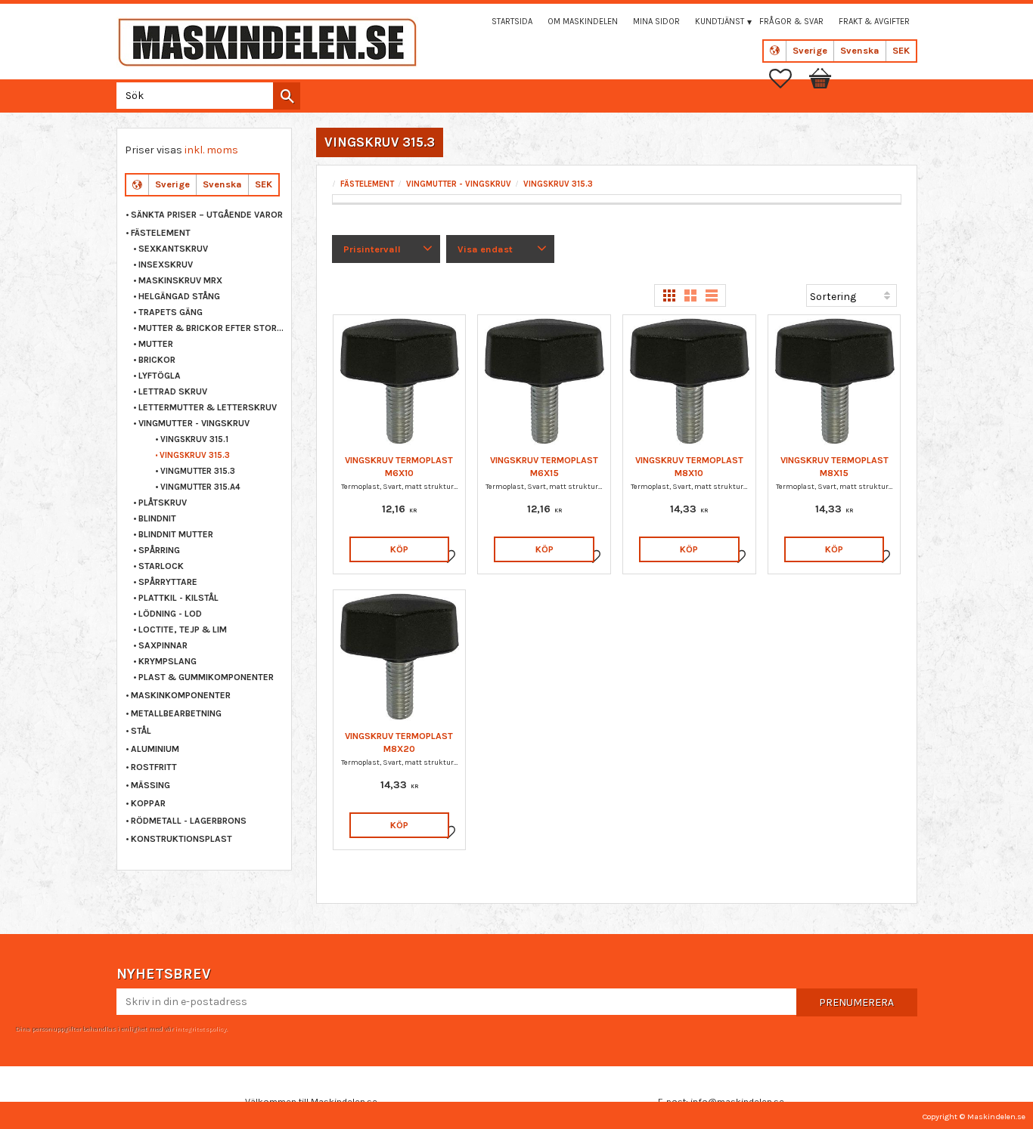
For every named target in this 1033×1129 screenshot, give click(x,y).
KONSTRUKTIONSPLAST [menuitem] (181, 839)
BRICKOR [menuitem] (156, 359)
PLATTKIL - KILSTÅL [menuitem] (178, 597)
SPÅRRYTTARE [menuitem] (167, 582)
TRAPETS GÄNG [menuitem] (170, 312)
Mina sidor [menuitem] (656, 21)
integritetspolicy (200, 1028)
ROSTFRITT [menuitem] (154, 767)
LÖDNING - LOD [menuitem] (170, 613)
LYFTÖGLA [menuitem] (159, 375)
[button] (788, 78)
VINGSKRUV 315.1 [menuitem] (194, 439)
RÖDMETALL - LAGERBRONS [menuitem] (189, 820)
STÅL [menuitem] (141, 730)
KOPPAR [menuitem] (148, 803)
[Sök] (286, 96)
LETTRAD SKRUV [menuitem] (172, 391)
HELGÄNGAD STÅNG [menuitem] (179, 296)
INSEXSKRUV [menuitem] (165, 264)
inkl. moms (211, 150)
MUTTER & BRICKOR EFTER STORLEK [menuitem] (211, 328)
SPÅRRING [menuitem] (159, 550)
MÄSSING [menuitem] (150, 785)
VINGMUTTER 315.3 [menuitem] (197, 471)
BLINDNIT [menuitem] (157, 518)
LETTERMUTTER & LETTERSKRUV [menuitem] (207, 407)
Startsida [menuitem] (512, 21)
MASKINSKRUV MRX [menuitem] (180, 280)
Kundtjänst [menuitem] (719, 21)
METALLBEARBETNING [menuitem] (176, 713)
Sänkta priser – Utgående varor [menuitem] (207, 214)
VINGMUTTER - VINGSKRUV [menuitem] (194, 423)
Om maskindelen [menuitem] (583, 21)
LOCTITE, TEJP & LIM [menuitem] (182, 629)
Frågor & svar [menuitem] (791, 21)
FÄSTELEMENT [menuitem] (161, 232)
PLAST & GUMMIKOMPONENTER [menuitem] (206, 677)
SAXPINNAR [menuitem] (163, 645)
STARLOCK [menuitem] (161, 566)
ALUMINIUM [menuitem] (155, 749)
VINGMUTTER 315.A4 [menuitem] (200, 487)
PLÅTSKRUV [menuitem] (162, 502)
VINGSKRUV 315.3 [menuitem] (195, 455)
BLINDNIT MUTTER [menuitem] (175, 534)
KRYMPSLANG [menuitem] (167, 661)
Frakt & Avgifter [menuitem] (874, 21)
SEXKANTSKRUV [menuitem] (173, 248)
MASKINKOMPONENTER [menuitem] (181, 695)
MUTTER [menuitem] (155, 344)
